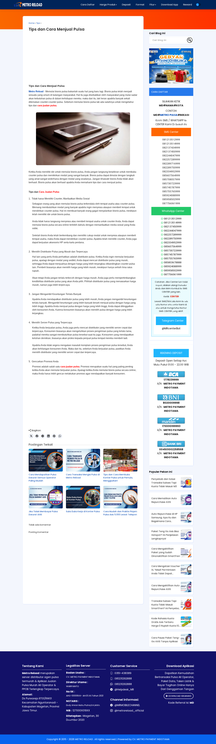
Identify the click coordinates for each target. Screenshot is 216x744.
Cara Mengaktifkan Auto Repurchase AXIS (165, 587)
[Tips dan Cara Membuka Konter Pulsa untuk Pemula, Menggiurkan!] (120, 460)
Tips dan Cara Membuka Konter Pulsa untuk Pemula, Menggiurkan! (118, 477)
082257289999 (172, 234)
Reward (187, 4)
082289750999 (172, 238)
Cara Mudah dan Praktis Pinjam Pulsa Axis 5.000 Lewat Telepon (120, 513)
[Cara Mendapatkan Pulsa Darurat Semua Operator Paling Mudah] (46, 460)
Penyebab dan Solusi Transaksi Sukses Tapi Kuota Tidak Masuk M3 (164, 482)
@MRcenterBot (171, 328)
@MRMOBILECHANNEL (127, 705)
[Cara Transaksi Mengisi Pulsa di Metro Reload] (83, 460)
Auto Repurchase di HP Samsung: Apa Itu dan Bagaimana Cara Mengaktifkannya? (164, 517)
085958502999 (172, 270)
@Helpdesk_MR (124, 689)
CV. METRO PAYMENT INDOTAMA (151, 739)
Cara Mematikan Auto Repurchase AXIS (164, 500)
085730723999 (172, 250)
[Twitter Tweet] (31, 436)
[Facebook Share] (37, 436)
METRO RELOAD (84, 739)
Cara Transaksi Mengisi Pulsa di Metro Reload (83, 476)
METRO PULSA (169, 115)
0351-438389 (123, 673)
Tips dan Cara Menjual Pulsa (56, 29)
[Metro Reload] (27, 4)
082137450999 (172, 226)
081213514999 (172, 222)
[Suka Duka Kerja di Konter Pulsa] (83, 497)
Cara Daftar (88, 4)
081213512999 (172, 218)
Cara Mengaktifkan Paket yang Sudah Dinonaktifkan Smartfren (165, 552)
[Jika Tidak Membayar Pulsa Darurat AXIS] (46, 497)
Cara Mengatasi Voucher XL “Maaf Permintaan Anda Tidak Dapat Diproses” (165, 569)
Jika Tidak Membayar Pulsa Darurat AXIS (43, 513)
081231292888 (123, 678)
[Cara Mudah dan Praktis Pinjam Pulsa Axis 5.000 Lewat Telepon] (120, 497)
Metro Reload (36, 91)
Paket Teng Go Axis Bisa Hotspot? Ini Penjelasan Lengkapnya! (165, 535)
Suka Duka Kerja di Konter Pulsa (83, 511)
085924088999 (172, 266)
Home (32, 23)
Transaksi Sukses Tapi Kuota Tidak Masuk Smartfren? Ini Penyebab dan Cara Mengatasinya (165, 604)
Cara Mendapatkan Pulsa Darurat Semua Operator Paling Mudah (42, 477)
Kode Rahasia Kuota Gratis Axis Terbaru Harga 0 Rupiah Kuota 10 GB (165, 622)
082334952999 (172, 242)
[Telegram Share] (42, 436)
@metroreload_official (129, 710)
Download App (169, 4)
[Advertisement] (83, 56)
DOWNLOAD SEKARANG (179, 696)
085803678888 (172, 262)
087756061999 (172, 274)
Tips (38, 23)
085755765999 (172, 258)
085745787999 (172, 254)
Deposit (126, 4)
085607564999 (172, 246)
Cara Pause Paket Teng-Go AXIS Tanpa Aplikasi (165, 639)
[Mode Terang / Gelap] (198, 4)
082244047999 (172, 230)
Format (140, 4)
